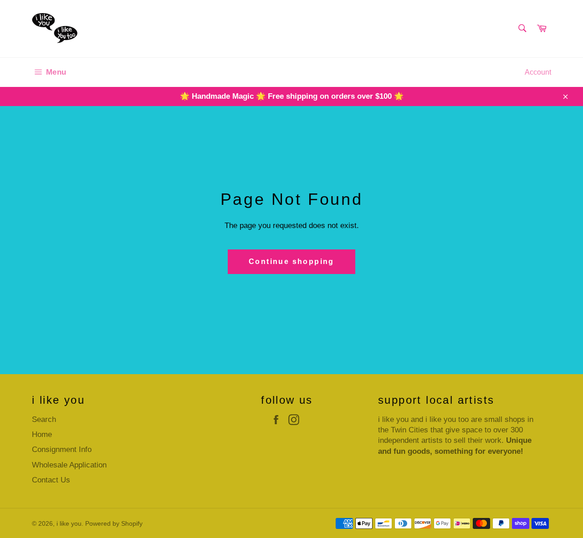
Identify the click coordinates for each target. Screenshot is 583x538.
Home (42, 434)
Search (44, 419)
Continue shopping (291, 261)
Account (538, 72)
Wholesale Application (69, 465)
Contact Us (51, 480)
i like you (69, 523)
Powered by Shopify (114, 523)
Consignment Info (62, 449)
